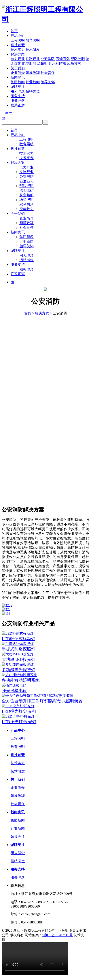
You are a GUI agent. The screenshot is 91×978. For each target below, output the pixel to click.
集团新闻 (18, 82)
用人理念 (18, 91)
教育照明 (33, 40)
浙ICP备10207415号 (57, 935)
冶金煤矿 (26, 190)
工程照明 (18, 40)
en (3, 118)
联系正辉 (18, 105)
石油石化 (63, 59)
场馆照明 (44, 63)
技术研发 (33, 49)
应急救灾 (74, 63)
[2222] (45, 605)
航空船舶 (29, 63)
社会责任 (48, 73)
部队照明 (78, 59)
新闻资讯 (18, 77)
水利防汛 (59, 63)
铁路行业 (33, 59)
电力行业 (18, 59)
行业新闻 (33, 82)
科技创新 (18, 45)
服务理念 (18, 100)
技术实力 (18, 49)
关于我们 (18, 68)
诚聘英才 (18, 87)
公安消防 (48, 59)
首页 (14, 31)
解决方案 (18, 54)
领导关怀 (48, 82)
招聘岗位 (33, 91)
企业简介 (18, 73)
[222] (45, 609)
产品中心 (18, 36)
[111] (45, 613)
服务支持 (18, 96)
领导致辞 (33, 73)
